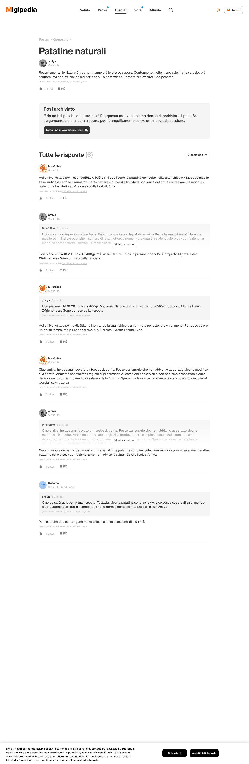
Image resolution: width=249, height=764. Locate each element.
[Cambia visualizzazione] (219, 10)
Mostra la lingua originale (74, 82)
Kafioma (53, 483)
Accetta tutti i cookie (204, 753)
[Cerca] (171, 10)
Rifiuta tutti (174, 753)
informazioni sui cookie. (85, 760)
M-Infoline (54, 166)
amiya (52, 61)
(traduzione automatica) (50, 82)
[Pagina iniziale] (21, 10)
